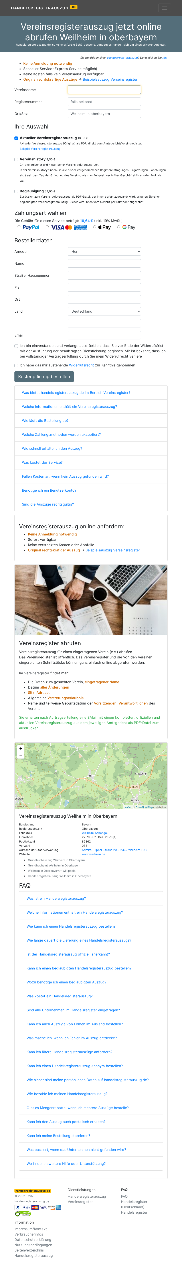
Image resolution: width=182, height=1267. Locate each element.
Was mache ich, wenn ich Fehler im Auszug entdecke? (72, 1038)
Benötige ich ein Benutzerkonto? (49, 490)
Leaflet (127, 807)
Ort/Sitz (21, 113)
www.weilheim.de (93, 854)
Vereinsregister (36, 673)
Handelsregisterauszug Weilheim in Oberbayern (59, 876)
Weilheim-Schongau (95, 833)
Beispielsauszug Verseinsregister (110, 79)
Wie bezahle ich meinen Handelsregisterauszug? (67, 1094)
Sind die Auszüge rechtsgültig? (48, 504)
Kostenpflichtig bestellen (44, 376)
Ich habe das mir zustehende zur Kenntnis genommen (77, 365)
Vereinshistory (37, 159)
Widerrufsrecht (81, 365)
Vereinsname (25, 90)
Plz (17, 287)
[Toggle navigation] (164, 8)
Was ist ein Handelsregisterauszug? (56, 898)
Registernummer (28, 101)
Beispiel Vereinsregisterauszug (40, 148)
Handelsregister (134, 1212)
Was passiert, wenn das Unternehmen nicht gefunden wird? (76, 1149)
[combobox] (104, 90)
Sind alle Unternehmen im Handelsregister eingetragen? (73, 1010)
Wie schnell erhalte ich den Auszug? (52, 448)
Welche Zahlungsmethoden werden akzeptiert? (61, 434)
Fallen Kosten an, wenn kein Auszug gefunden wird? (65, 476)
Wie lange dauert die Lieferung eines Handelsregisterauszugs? (79, 940)
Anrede (20, 251)
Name (19, 263)
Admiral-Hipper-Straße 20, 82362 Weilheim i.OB (114, 850)
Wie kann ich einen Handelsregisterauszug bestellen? (71, 926)
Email (19, 335)
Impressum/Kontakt (30, 1229)
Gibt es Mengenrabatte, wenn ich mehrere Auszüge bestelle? (78, 1107)
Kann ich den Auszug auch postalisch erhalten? (66, 1121)
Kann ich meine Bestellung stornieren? (58, 1135)
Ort (17, 299)
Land (18, 311)
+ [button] (20, 748)
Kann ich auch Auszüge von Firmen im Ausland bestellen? (75, 1024)
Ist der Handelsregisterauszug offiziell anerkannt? (68, 954)
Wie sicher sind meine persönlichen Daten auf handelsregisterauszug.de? (88, 1080)
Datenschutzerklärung (32, 1239)
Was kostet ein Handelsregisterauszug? (60, 996)
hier (165, 57)
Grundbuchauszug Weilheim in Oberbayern (56, 860)
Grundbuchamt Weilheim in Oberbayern (54, 865)
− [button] (20, 755)
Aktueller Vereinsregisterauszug (54, 138)
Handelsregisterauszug (43, 7)
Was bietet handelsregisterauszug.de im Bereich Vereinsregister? (76, 392)
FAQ (124, 1196)
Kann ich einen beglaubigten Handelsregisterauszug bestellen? (79, 968)
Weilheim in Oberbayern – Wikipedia (51, 870)
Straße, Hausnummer (31, 275)
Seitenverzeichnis (29, 1250)
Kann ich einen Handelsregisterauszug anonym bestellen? (75, 1066)
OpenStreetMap (144, 807)
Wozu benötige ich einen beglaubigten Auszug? (66, 982)
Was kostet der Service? (42, 462)
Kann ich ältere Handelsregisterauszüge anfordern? (69, 1052)
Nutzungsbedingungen (33, 1245)
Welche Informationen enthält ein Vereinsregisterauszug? (69, 406)
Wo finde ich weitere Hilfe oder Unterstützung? (66, 1163)
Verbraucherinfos (28, 1234)
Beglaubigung (37, 191)
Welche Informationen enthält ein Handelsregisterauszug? (75, 912)
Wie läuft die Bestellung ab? (45, 420)
